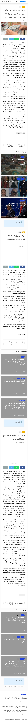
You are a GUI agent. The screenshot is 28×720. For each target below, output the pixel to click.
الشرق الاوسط (22, 200)
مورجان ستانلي (18, 133)
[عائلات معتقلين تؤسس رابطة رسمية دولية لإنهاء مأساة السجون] (14, 164)
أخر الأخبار (22, 157)
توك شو (18, 378)
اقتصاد (24, 232)
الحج (20, 432)
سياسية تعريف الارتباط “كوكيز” (9, 719)
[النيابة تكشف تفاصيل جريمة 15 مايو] (14, 186)
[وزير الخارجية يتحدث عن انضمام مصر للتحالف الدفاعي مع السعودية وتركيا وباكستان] (14, 208)
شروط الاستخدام (24, 719)
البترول (20, 232)
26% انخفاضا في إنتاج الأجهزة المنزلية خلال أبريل (14, 687)
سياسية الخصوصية (17, 719)
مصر (20, 7)
